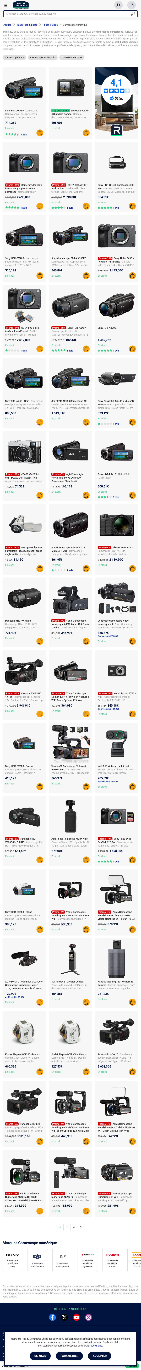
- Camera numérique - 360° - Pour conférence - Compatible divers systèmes (116, 988)
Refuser (40, 1355)
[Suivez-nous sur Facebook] (52, 1317)
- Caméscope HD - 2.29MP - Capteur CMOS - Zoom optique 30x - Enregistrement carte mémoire (117, 192)
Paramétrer (69, 1355)
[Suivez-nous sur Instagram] (88, 1317)
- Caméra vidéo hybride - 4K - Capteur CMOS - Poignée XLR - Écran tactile (116, 265)
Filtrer (132, 1365)
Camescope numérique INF (62, 1265)
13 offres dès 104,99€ (108, 709)
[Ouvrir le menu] (6, 5)
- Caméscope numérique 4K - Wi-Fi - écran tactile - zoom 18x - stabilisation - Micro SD (70, 1200)
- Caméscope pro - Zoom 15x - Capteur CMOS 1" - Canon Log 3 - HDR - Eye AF (24, 700)
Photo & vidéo (50, 24)
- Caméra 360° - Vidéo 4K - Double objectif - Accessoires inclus (22, 1058)
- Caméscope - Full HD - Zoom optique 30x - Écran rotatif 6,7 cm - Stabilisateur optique (116, 408)
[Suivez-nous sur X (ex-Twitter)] (64, 1317)
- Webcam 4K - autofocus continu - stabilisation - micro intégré (115, 769)
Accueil (7, 24)
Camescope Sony (14, 57)
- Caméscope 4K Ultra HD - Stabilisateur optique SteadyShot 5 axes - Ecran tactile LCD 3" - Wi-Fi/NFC (69, 334)
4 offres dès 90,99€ (14, 997)
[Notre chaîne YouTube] (76, 1317)
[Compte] (118, 5)
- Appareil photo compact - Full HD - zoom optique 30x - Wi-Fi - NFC (23, 261)
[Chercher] (133, 13)
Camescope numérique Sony (12, 1263)
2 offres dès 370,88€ (108, 636)
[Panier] (131, 5)
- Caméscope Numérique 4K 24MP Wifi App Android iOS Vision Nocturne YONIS (116, 1200)
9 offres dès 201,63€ (108, 781)
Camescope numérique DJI (37, 1265)
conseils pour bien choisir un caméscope (25, 1293)
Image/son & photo (27, 24)
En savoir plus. (95, 1345)
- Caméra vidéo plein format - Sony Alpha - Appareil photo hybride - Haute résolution (68, 192)
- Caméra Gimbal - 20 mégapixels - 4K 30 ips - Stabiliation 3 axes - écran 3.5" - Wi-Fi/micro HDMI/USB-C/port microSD (70, 845)
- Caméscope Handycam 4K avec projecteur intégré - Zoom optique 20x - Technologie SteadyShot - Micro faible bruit (22, 117)
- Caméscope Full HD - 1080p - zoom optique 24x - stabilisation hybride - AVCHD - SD (24, 845)
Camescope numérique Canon (112, 1263)
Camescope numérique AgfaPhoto (87, 1263)
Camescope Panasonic (42, 57)
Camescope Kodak (72, 57)
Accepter (100, 1355)
